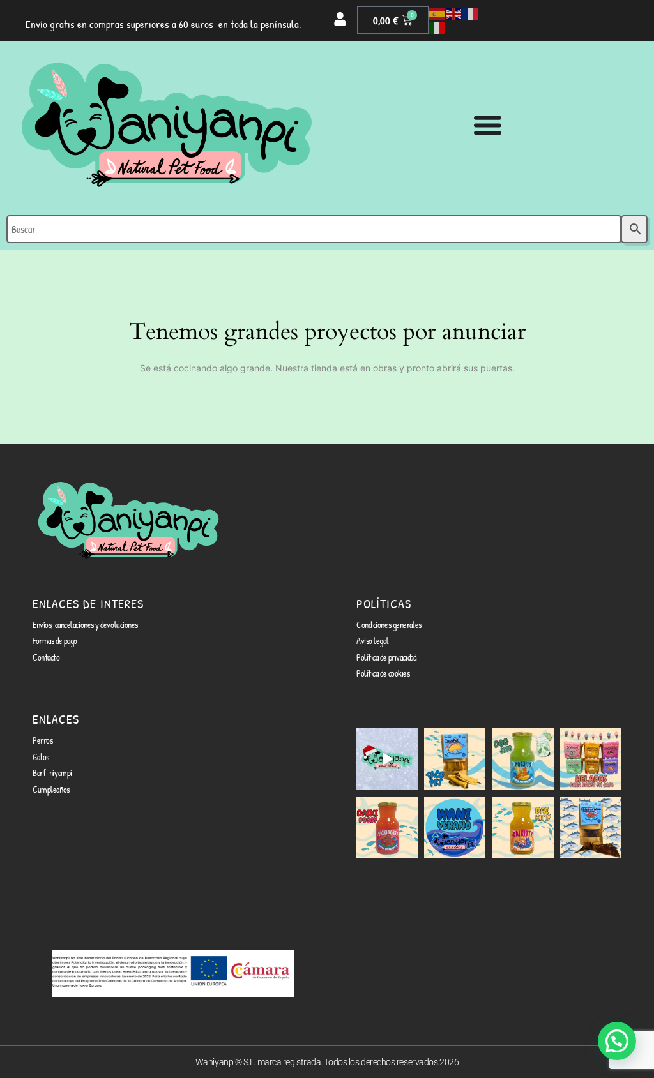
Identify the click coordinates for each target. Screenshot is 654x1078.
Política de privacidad (386, 657)
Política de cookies (382, 673)
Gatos (41, 757)
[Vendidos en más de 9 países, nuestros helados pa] (590, 759)
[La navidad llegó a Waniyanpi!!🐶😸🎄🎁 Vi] (387, 759)
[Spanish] (437, 13)
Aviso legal (372, 640)
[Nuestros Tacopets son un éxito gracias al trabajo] (454, 759)
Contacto (46, 657)
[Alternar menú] (488, 125)
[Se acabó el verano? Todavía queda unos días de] (454, 827)
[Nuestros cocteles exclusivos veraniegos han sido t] (522, 827)
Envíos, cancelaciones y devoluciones (85, 624)
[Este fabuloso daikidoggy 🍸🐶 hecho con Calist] (387, 827)
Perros (42, 740)
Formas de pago (55, 640)
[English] (454, 13)
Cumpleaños (51, 789)
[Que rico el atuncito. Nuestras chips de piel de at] (590, 827)
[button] (617, 1041)
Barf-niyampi (52, 773)
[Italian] (437, 27)
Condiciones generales (389, 624)
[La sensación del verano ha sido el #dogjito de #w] (522, 759)
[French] (470, 13)
